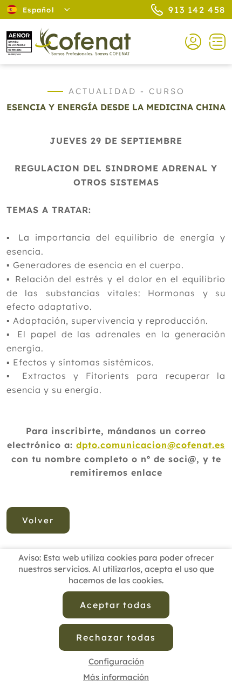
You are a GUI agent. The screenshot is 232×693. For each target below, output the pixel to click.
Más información (116, 677)
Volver (38, 520)
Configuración (116, 661)
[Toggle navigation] (213, 41)
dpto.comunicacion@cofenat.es (150, 444)
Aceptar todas (116, 604)
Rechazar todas (116, 637)
